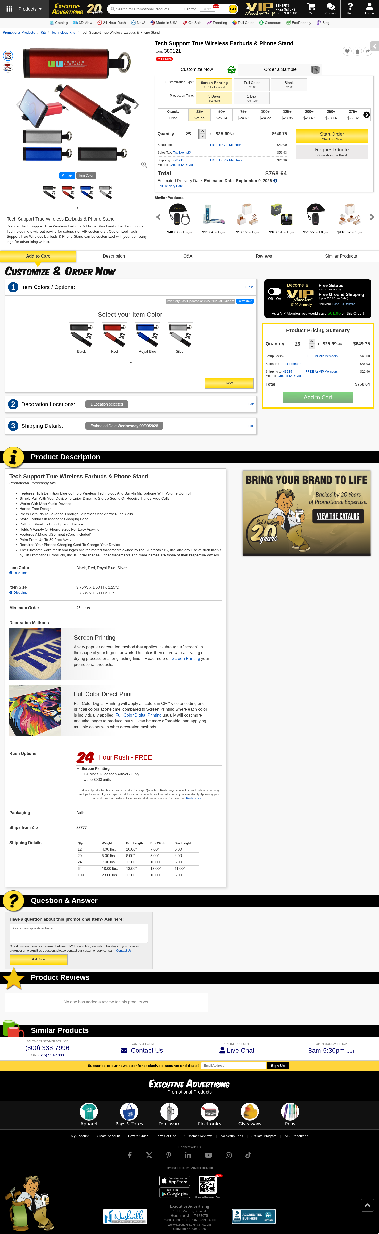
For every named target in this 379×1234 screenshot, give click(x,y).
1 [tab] (77, 207)
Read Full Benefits (343, 303)
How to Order (138, 1136)
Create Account (108, 1136)
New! (141, 23)
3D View (85, 23)
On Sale (195, 23)
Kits (44, 32)
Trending (220, 23)
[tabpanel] (49, 192)
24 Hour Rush (114, 23)
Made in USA (166, 23)
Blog (325, 23)
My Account (80, 1136)
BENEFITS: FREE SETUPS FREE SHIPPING (286, 9)
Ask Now (38, 959)
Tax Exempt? (182, 152)
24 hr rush (164, 58)
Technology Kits (63, 32)
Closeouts (273, 23)
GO (233, 9)
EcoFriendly (301, 23)
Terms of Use (166, 1136)
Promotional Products (19, 32)
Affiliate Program (263, 1136)
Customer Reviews (198, 1136)
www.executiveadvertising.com (189, 1224)
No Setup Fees (232, 1136)
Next (366, 115)
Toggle (274, 291)
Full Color (246, 23)
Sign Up (278, 1066)
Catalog (61, 23)
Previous (157, 217)
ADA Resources (296, 1136)
